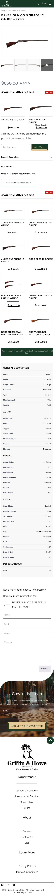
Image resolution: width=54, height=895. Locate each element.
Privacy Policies (27, 866)
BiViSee (28, 892)
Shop (3, 10)
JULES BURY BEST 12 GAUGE (12, 224)
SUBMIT (44, 669)
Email (6, 710)
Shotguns (22, 10)
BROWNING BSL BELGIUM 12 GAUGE (40, 333)
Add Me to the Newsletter (27, 726)
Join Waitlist (39, 147)
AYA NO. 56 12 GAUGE (12, 119)
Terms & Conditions (27, 872)
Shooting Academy (27, 790)
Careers (27, 831)
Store (27, 807)
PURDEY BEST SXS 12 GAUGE (40, 297)
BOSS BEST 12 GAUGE (41, 259)
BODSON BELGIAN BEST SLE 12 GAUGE (12, 333)
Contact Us (27, 837)
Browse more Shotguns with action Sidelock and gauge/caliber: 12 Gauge (27, 352)
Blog (27, 842)
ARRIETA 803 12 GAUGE (37, 121)
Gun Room (12, 10)
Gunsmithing (27, 802)
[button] (50, 4)
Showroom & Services (27, 796)
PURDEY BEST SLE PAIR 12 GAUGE (11, 297)
